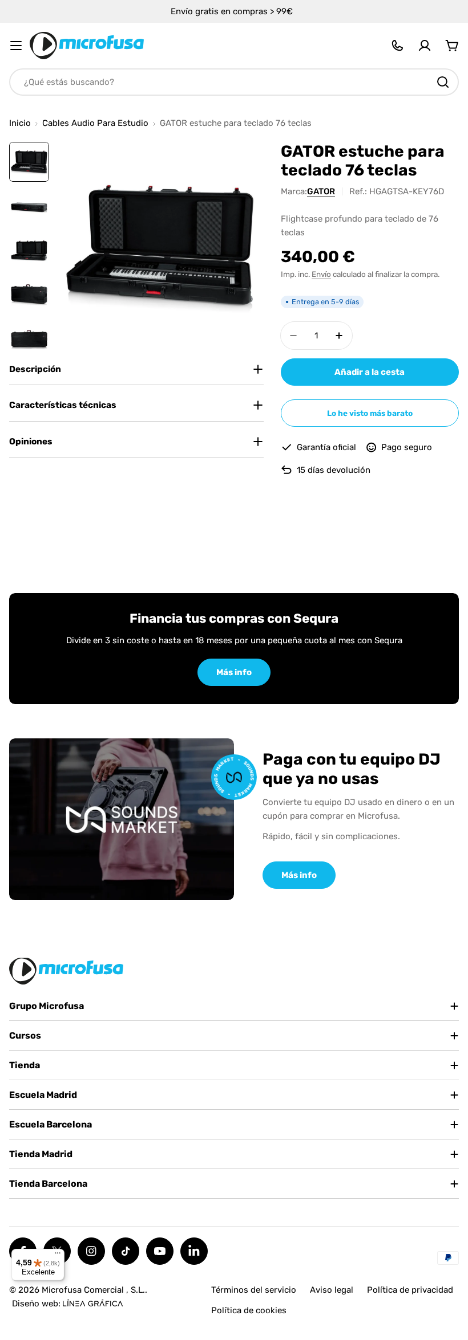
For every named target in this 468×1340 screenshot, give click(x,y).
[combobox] (234, 82)
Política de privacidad (410, 1290)
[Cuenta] (424, 45)
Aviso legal (331, 1290)
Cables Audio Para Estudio (95, 123)
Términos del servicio (253, 1290)
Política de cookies (249, 1310)
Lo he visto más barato (370, 413)
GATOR (321, 191)
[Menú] (57, 1256)
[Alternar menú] (16, 45)
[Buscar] (443, 82)
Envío (321, 274)
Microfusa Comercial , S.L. (93, 1290)
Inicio (20, 123)
